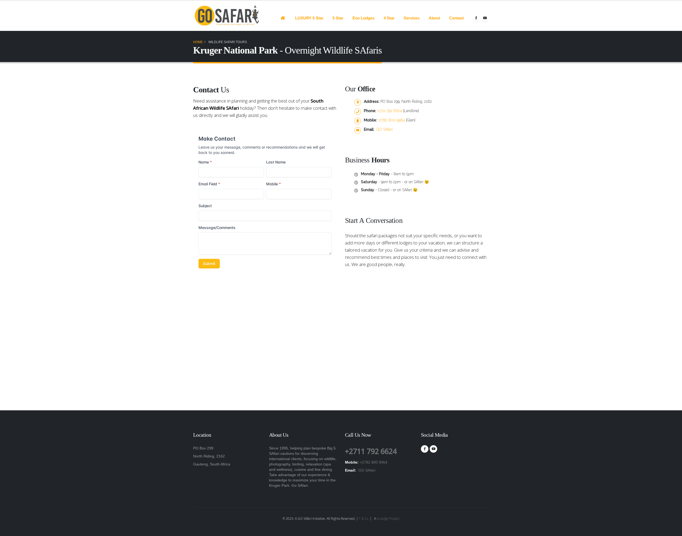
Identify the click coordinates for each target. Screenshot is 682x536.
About (434, 18)
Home (198, 42)
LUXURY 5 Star (309, 18)
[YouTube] (485, 18)
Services (412, 18)
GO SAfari (384, 129)
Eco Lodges (363, 18)
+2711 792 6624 (390, 111)
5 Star (337, 18)
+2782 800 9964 (392, 120)
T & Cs (363, 518)
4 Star (389, 18)
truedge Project (388, 518)
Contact (456, 18)
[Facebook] (476, 18)
